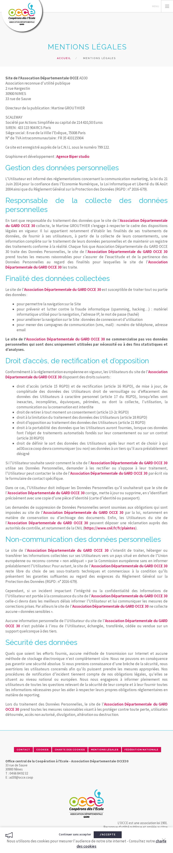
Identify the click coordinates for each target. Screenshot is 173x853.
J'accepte (108, 834)
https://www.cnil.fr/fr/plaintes (109, 528)
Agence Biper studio (72, 156)
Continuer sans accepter (75, 834)
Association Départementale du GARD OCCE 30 (128, 251)
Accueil (64, 58)
